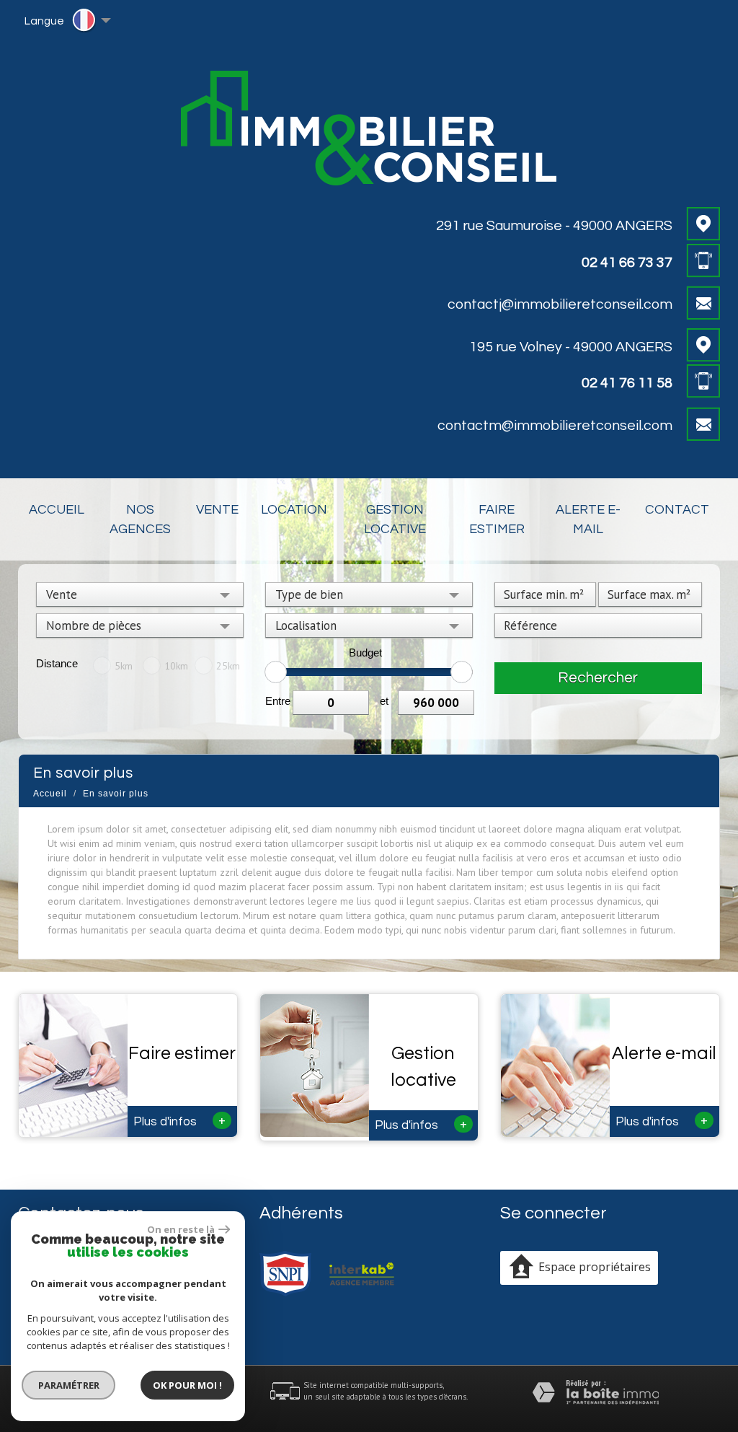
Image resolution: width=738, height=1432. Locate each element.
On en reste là (181, 1229)
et (384, 701)
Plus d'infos (179, 1120)
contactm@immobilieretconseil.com (554, 425)
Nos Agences (140, 519)
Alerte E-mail (588, 519)
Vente (217, 510)
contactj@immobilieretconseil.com (560, 304)
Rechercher (598, 677)
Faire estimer (497, 519)
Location (294, 510)
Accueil (56, 510)
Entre (277, 701)
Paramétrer (68, 1385)
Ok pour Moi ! (187, 1385)
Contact (677, 510)
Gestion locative (395, 519)
